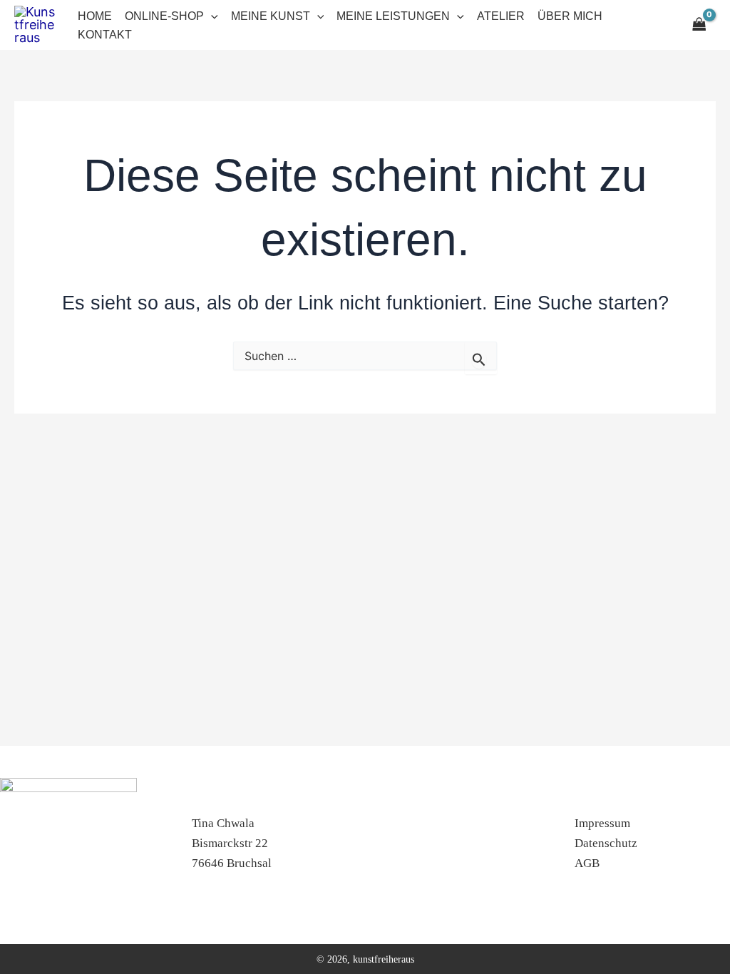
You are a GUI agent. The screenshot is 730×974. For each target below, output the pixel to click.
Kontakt (105, 35)
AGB (587, 863)
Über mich (570, 16)
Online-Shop (164, 16)
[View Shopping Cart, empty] (700, 25)
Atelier (501, 16)
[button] (211, 16)
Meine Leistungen (393, 16)
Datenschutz (606, 843)
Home (95, 16)
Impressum (602, 823)
